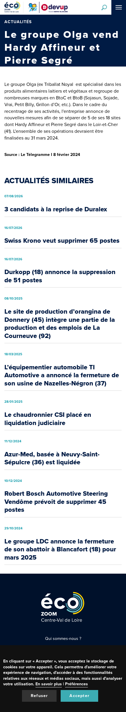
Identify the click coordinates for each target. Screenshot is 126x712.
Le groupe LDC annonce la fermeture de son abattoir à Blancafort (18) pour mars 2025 (60, 549)
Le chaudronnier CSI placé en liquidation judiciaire (47, 419)
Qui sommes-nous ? (63, 638)
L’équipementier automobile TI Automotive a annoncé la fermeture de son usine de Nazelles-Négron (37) (61, 375)
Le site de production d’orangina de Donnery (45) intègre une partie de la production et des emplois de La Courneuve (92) (59, 324)
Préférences (76, 684)
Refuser (39, 696)
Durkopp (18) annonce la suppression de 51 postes (59, 276)
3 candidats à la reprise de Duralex (55, 209)
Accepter (79, 696)
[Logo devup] (48, 7)
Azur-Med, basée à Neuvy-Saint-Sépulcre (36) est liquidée (52, 458)
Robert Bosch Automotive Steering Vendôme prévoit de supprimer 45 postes (56, 501)
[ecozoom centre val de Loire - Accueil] (13, 7)
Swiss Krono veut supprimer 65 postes (62, 240)
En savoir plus (48, 684)
